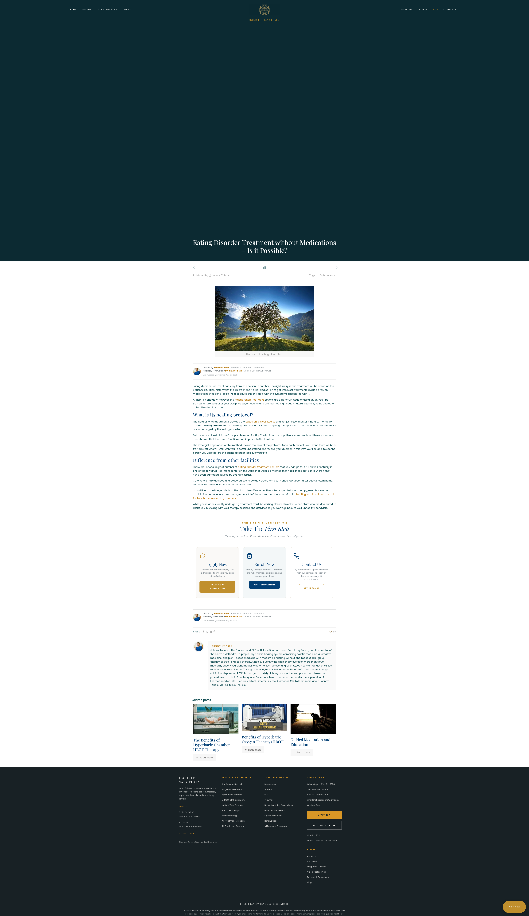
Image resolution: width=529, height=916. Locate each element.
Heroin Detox (270, 821)
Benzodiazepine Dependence (279, 805)
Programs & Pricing (316, 866)
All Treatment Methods (233, 821)
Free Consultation (324, 825)
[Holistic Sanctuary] (264, 9)
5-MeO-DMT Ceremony (233, 800)
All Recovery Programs (275, 826)
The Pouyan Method (232, 784)
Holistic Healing (229, 815)
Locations (312, 861)
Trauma (268, 800)
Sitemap (183, 842)
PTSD (266, 794)
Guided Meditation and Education (310, 742)
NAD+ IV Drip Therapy (232, 805)
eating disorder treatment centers (258, 467)
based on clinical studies (260, 421)
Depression (270, 784)
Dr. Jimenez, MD (233, 370)
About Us (311, 856)
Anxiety (268, 789)
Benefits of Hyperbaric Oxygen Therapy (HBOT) (263, 739)
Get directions (187, 834)
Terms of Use (193, 842)
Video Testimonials (316, 872)
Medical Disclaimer (209, 842)
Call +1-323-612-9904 (317, 794)
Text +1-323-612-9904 (317, 789)
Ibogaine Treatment (232, 789)
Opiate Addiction (273, 815)
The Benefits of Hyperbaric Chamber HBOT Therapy (211, 744)
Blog (309, 882)
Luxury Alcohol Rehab (274, 810)
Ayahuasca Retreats (232, 794)
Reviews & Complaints (318, 877)
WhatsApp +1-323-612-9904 (321, 784)
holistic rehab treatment (249, 399)
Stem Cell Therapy (231, 810)
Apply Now (324, 815)
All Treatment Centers (233, 826)
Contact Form (314, 805)
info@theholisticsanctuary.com (323, 800)
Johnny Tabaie (221, 275)
